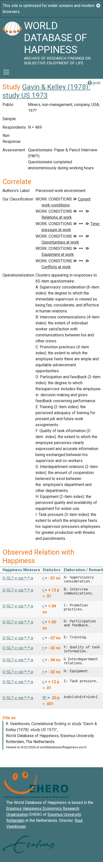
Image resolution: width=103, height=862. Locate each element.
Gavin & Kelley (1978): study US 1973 (46, 91)
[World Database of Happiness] (12, 41)
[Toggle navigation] (6, 72)
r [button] (43, 578)
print (96, 83)
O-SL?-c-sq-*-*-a (17, 578)
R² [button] (45, 697)
